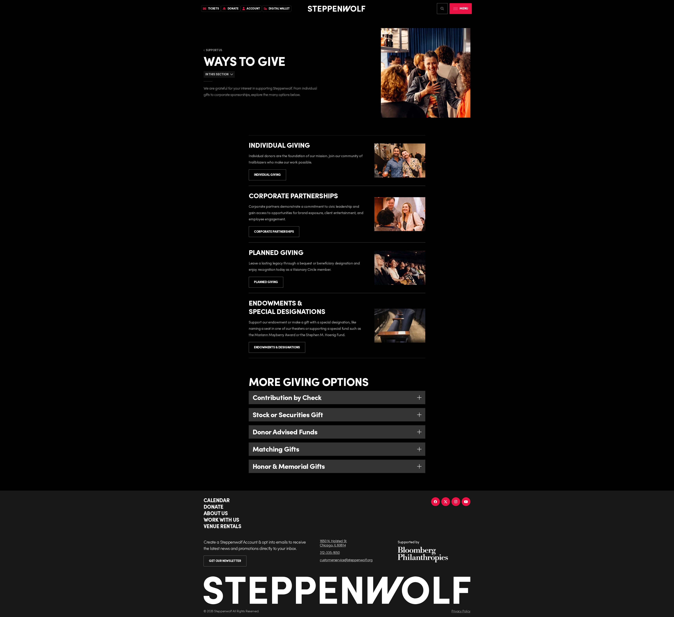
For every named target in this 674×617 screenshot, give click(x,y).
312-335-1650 (330, 552)
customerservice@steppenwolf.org (346, 560)
